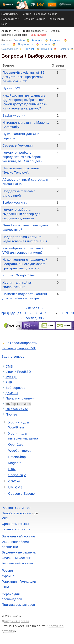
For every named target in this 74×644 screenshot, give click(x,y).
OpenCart (15, 444)
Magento (14, 463)
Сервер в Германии (17, 145)
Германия (9, 581)
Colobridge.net (9, 48)
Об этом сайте (17, 409)
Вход (4, 23)
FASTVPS (6, 45)
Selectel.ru (37, 40)
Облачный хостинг (16, 558)
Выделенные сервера (14, 34)
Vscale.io (19, 40)
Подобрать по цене (45, 13)
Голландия (27, 581)
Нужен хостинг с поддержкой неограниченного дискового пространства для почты (24, 264)
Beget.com (56, 40)
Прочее (11, 414)
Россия (7, 570)
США (5, 587)
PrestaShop (17, 457)
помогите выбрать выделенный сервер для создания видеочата (21, 214)
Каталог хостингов (16, 529)
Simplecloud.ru (26, 44)
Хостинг (6, 30)
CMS (9, 366)
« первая (32, 308)
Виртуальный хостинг (18, 536)
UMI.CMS (15, 487)
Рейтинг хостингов (16, 508)
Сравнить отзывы (15, 524)
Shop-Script (17, 475)
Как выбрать (57, 18)
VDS (5, 542)
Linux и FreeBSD (18, 371)
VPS (16, 30)
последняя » (35, 318)
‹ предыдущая (22, 310)
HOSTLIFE (29, 49)
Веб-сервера (15, 388)
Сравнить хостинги (35, 18)
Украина (8, 576)
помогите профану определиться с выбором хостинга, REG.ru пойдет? (22, 157)
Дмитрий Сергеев (15, 621)
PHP (9, 382)
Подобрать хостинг (16, 513)
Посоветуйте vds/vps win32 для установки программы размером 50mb (23, 77)
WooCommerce (19, 450)
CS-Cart (14, 481)
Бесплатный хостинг (17, 563)
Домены (12, 393)
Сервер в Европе (21, 493)
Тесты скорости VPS (35, 30)
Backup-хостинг (14, 115)
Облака (55, 30)
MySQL (11, 377)
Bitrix (11, 469)
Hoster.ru (64, 48)
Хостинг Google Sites (18, 275)
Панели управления (21, 398)
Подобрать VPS (10, 18)
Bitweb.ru (46, 48)
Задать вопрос (13, 356)
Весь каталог (38, 34)
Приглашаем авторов (18, 604)
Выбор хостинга (14, 202)
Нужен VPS (11, 88)
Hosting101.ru (9, 13)
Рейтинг (26, 13)
